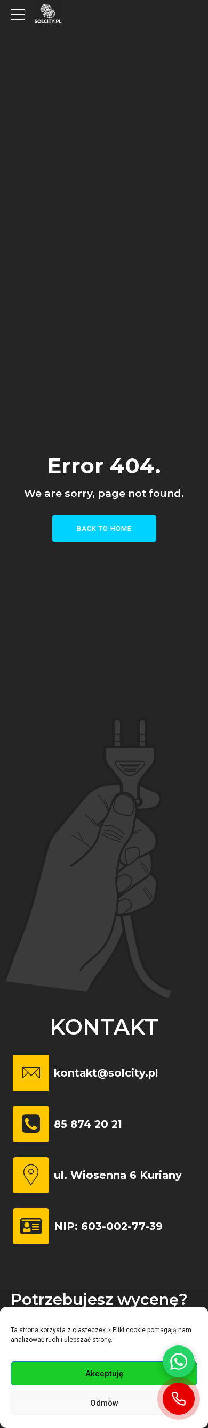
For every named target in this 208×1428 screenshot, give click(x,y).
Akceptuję (104, 1373)
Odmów (104, 1403)
